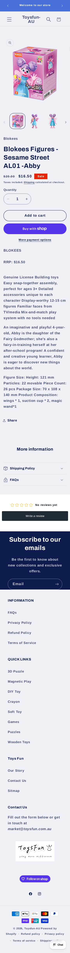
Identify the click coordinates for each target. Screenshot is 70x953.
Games (13, 722)
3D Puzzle (16, 671)
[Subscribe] (57, 584)
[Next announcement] (62, 5)
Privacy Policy (20, 623)
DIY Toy (14, 691)
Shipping (29, 182)
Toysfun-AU (32, 928)
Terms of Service (22, 643)
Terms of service (24, 940)
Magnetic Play (19, 681)
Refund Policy (19, 633)
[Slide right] (65, 122)
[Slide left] (4, 122)
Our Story (16, 770)
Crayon (14, 702)
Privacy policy (54, 933)
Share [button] (12, 420)
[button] (9, 19)
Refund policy (30, 933)
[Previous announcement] (8, 5)
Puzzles (14, 732)
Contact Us (17, 781)
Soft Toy (15, 712)
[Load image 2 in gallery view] (35, 121)
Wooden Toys (19, 742)
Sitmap (13, 791)
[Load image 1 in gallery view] (17, 121)
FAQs (12, 612)
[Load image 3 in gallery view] (52, 121)
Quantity (10, 189)
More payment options (35, 239)
